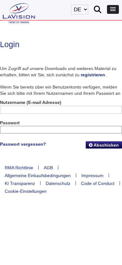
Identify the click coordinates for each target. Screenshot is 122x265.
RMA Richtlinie (19, 167)
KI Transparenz (20, 183)
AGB (48, 167)
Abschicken (106, 145)
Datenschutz (58, 183)
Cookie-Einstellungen (26, 191)
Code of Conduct (97, 183)
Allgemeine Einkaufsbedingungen (38, 175)
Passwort (10, 122)
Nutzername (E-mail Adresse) (30, 102)
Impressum (92, 175)
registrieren (93, 74)
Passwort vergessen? (23, 144)
